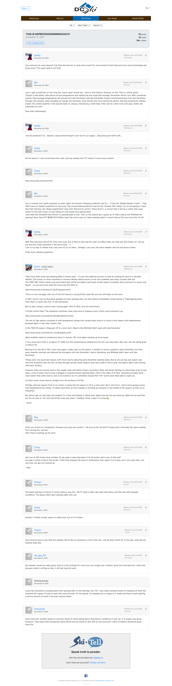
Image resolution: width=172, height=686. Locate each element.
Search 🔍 (97, 25)
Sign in (25, 8)
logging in (98, 657)
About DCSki (138, 18)
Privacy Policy (99, 680)
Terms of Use (110, 680)
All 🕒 (72, 25)
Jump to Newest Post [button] (35, 43)
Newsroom (34, 18)
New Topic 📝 (84, 25)
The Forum (86, 18)
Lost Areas (112, 18)
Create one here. (98, 662)
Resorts (60, 18)
